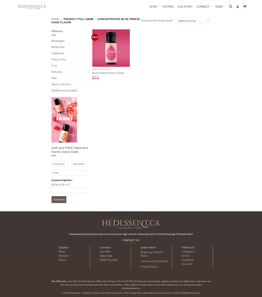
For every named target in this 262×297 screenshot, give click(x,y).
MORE (219, 6)
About (62, 260)
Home (55, 19)
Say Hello (105, 251)
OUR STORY (185, 6)
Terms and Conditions (154, 261)
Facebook (187, 260)
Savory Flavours (61, 84)
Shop (62, 251)
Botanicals (58, 47)
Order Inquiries (109, 260)
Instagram (187, 251)
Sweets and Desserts (64, 90)
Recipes (64, 255)
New (54, 78)
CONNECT (203, 6)
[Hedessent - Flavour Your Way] (32, 7)
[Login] (237, 6)
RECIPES (168, 6)
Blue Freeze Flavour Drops (108, 73)
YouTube (187, 264)
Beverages (57, 41)
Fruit (54, 65)
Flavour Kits (58, 59)
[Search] (230, 6)
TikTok (185, 255)
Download (58, 199)
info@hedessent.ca (131, 288)
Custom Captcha (62, 180)
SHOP (153, 6)
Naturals (56, 72)
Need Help (106, 255)
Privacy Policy (149, 266)
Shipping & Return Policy (152, 253)
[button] (244, 6)
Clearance (57, 53)
